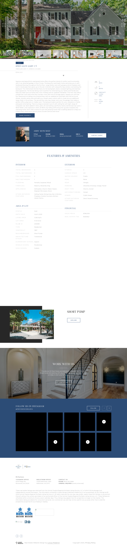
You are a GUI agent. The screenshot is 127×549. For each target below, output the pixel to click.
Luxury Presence (53, 543)
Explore (74, 320)
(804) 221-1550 (50, 136)
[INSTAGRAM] (17, 536)
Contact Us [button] (63, 382)
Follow (93, 408)
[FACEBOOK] (21, 536)
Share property (25, 115)
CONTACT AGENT (97, 135)
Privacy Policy (90, 543)
